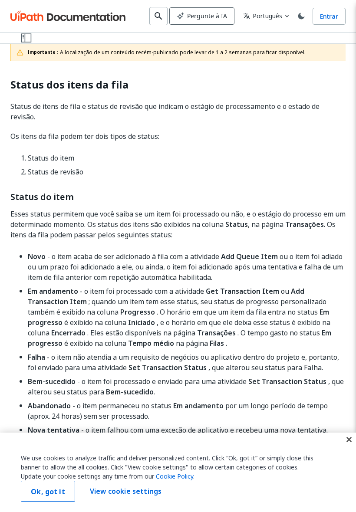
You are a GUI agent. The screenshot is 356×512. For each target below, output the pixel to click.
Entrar (329, 16)
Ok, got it (48, 491)
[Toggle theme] (301, 16)
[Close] (349, 439)
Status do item (42, 197)
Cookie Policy (174, 476)
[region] (178, 472)
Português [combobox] (262, 15)
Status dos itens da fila (69, 85)
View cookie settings (126, 491)
